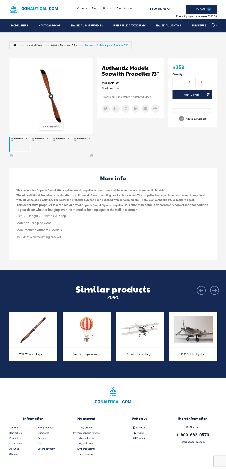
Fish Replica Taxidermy (129, 25)
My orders (86, 427)
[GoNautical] (33, 8)
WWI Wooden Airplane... (33, 354)
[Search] (214, 25)
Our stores (43, 432)
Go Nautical (192, 427)
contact (82, 8)
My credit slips (86, 438)
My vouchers (86, 454)
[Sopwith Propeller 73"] (19, 144)
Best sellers (15, 432)
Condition (107, 88)
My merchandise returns (86, 432)
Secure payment (46, 448)
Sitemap (13, 454)
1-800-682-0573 (160, 8)
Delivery (42, 438)
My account (86, 418)
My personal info (86, 448)
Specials (13, 427)
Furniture (199, 25)
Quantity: (178, 74)
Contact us (15, 438)
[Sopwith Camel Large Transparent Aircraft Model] (140, 330)
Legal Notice (16, 443)
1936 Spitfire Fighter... (193, 354)
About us (14, 448)
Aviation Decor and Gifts (63, 45)
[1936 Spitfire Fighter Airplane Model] (193, 330)
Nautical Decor (50, 25)
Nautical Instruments (87, 25)
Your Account (124, 8)
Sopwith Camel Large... (140, 354)
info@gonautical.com (193, 441)
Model (106, 82)
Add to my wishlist (195, 118)
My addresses (86, 443)
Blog (94, 8)
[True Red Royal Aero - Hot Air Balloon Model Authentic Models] (87, 330)
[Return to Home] (15, 45)
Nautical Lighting (168, 25)
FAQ (40, 443)
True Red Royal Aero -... (86, 354)
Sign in (106, 8)
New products (45, 427)
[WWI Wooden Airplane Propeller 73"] (33, 330)
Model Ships (19, 25)
